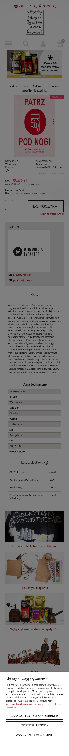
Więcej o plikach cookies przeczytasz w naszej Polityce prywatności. (33, 705)
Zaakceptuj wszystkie (34, 735)
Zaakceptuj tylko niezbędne (34, 715)
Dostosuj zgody (34, 725)
